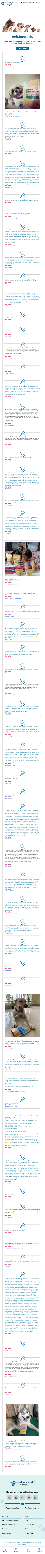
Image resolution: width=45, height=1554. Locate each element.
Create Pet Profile (8, 1525)
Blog (26, 1516)
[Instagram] (9, 1497)
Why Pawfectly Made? (10, 1520)
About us (5, 1516)
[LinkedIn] (35, 1497)
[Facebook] (16, 1497)
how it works (22, 48)
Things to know (30, 1525)
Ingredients (6, 1529)
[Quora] (22, 1497)
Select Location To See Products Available (31, 3)
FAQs (26, 1520)
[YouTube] (29, 1497)
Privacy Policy (29, 1533)
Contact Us (28, 1529)
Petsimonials (6, 1533)
